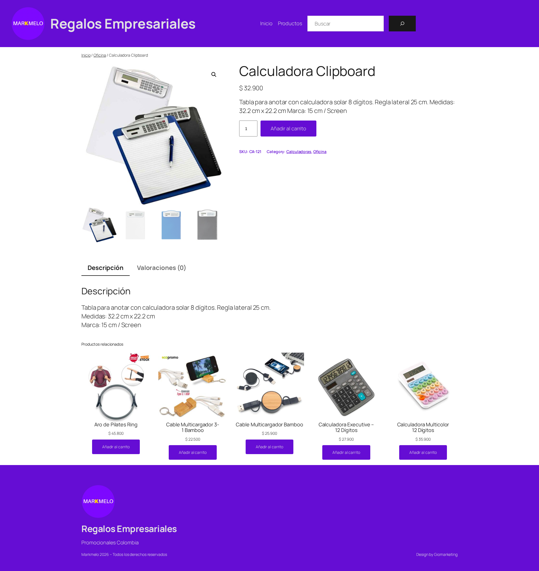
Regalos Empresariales (123, 23)
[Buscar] (402, 23)
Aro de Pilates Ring (115, 424)
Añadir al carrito (288, 128)
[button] (214, 75)
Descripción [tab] (106, 267)
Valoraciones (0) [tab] (161, 267)
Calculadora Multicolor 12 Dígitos (423, 427)
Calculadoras (298, 151)
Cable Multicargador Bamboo (269, 424)
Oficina (99, 55)
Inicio (85, 55)
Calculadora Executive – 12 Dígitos (346, 427)
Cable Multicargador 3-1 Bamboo (192, 427)
